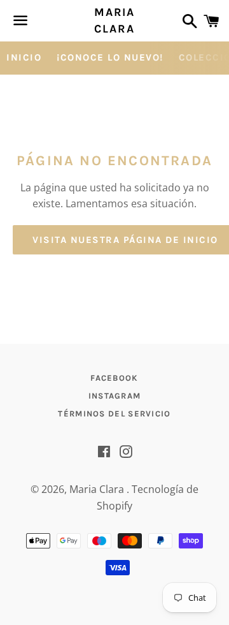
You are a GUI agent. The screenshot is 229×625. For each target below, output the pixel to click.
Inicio (23, 57)
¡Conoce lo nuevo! (110, 57)
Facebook (114, 378)
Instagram (114, 396)
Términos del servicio (114, 413)
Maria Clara (114, 20)
